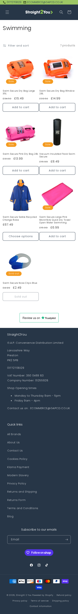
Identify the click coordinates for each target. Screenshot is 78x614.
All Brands (14, 434)
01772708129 (14, 2)
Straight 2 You (24, 595)
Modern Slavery (18, 475)
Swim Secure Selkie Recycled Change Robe (20, 218)
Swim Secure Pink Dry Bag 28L (20, 154)
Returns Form (16, 500)
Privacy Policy (16, 483)
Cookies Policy (17, 459)
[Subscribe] (67, 539)
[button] (7, 12)
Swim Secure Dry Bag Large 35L (19, 92)
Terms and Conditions (22, 508)
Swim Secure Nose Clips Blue (20, 283)
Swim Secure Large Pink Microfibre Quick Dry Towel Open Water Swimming (55, 220)
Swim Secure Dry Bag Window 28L (57, 92)
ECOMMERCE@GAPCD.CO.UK (45, 2)
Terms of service (40, 600)
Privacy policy (20, 600)
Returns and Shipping (22, 491)
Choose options (21, 236)
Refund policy (64, 595)
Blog (10, 516)
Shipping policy (60, 600)
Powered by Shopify (42, 595)
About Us (13, 442)
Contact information (41, 606)
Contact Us (15, 450)
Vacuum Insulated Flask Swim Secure (57, 155)
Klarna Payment (18, 467)
